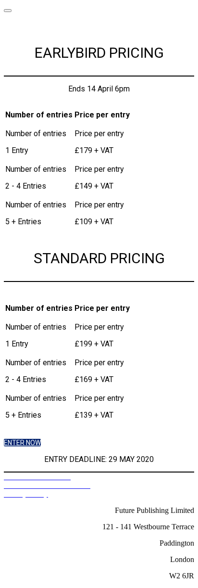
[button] (22, 443)
